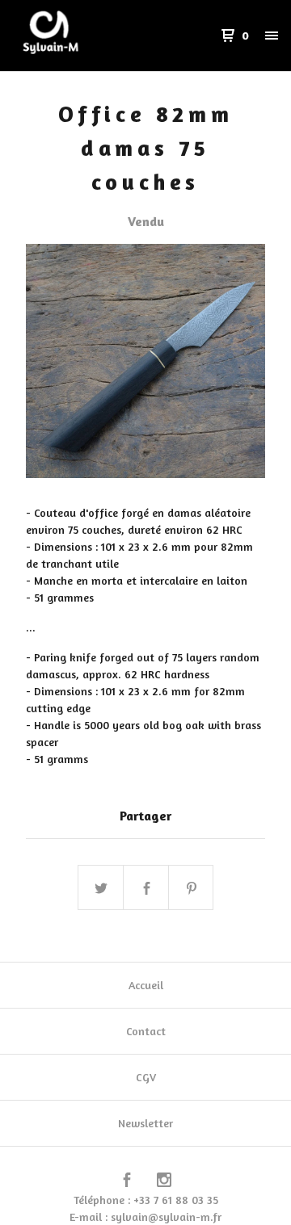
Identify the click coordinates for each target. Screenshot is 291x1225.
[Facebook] (127, 1182)
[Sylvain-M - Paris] (79, 35)
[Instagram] (164, 1182)
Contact (146, 1031)
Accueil (146, 985)
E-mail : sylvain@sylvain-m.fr (145, 1216)
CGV (146, 1077)
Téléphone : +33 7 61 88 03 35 (146, 1199)
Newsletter (145, 1123)
